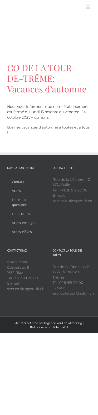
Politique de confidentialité (49, 327)
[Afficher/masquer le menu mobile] (88, 7)
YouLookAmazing (69, 323)
